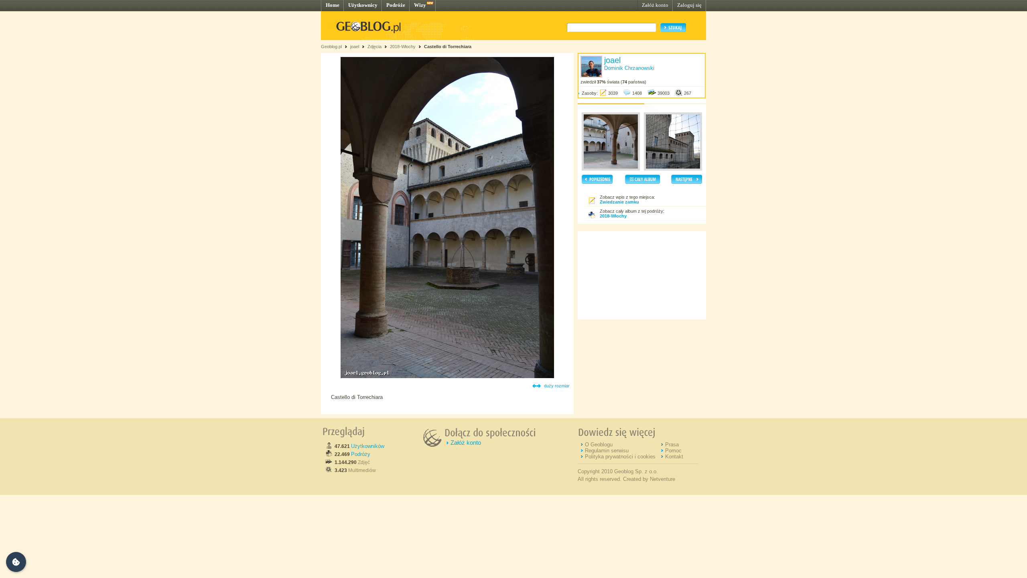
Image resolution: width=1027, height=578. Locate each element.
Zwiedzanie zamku (619, 201)
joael (354, 46)
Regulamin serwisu (607, 451)
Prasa (672, 445)
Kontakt (674, 457)
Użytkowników (367, 446)
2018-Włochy (403, 46)
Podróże (395, 5)
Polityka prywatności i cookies (620, 457)
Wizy (420, 5)
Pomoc (673, 451)
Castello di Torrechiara (447, 46)
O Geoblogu (599, 445)
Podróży (360, 454)
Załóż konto (655, 5)
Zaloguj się (689, 5)
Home (332, 5)
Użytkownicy (363, 5)
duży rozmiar (557, 385)
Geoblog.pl (331, 46)
